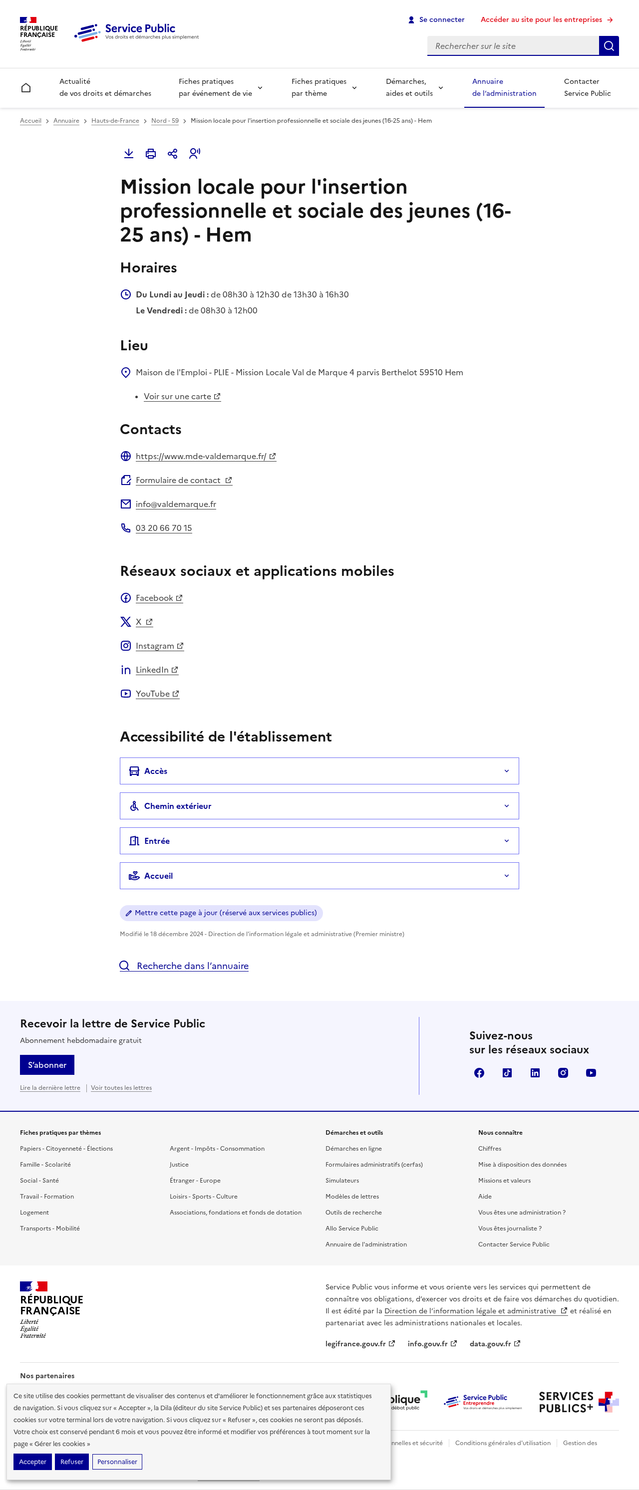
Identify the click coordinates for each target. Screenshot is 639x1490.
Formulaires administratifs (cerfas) (374, 1164)
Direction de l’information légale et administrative (471, 1311)
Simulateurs (342, 1180)
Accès (155, 771)
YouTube (153, 694)
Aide (485, 1196)
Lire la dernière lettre (50, 1087)
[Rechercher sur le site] (609, 46)
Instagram (155, 646)
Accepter (32, 1462)
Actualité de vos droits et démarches (105, 87)
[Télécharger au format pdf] (129, 154)
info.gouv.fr (428, 1344)
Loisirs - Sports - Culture (204, 1196)
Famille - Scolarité (45, 1164)
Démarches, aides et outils (409, 87)
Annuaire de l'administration (366, 1244)
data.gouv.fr (490, 1344)
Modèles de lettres (352, 1196)
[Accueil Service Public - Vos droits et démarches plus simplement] (139, 42)
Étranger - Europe (195, 1180)
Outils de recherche (353, 1212)
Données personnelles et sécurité (395, 1443)
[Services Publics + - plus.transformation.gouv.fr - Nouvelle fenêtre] (579, 1402)
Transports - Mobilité (50, 1228)
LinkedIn (152, 670)
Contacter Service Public (587, 87)
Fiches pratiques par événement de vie (215, 87)
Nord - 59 (165, 120)
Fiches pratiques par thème (319, 87)
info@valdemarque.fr (176, 504)
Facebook (154, 598)
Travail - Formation (47, 1196)
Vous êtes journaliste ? (510, 1228)
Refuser (71, 1462)
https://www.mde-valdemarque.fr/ (201, 456)
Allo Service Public (351, 1228)
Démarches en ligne (353, 1148)
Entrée (157, 841)
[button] (195, 154)
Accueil (30, 120)
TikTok (507, 1073)
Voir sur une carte (177, 396)
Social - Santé (39, 1180)
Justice (179, 1164)
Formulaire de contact (179, 480)
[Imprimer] (151, 154)
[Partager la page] (173, 154)
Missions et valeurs (504, 1180)
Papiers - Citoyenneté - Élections (66, 1148)
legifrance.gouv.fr (355, 1344)
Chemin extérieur (178, 806)
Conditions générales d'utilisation (503, 1443)
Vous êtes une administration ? (522, 1212)
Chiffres (489, 1148)
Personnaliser (117, 1462)
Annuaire (66, 120)
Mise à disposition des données (522, 1164)
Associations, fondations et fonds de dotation (236, 1212)
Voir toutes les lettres (121, 1087)
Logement (34, 1212)
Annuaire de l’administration (504, 87)
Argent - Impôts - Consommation (217, 1148)
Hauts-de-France (115, 120)
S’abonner (47, 1065)
